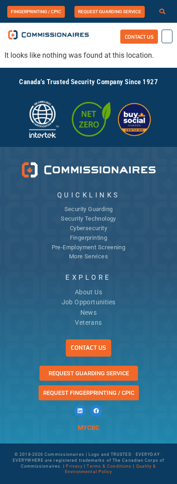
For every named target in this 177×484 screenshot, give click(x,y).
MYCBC (88, 427)
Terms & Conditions (109, 466)
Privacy (74, 466)
